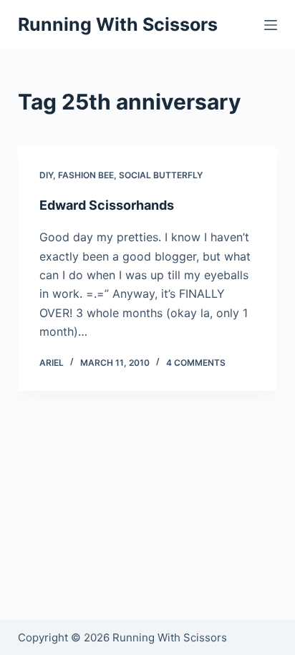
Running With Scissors (118, 24)
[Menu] (270, 25)
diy (46, 175)
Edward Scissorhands (106, 205)
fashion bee (86, 175)
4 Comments (196, 362)
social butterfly (161, 175)
